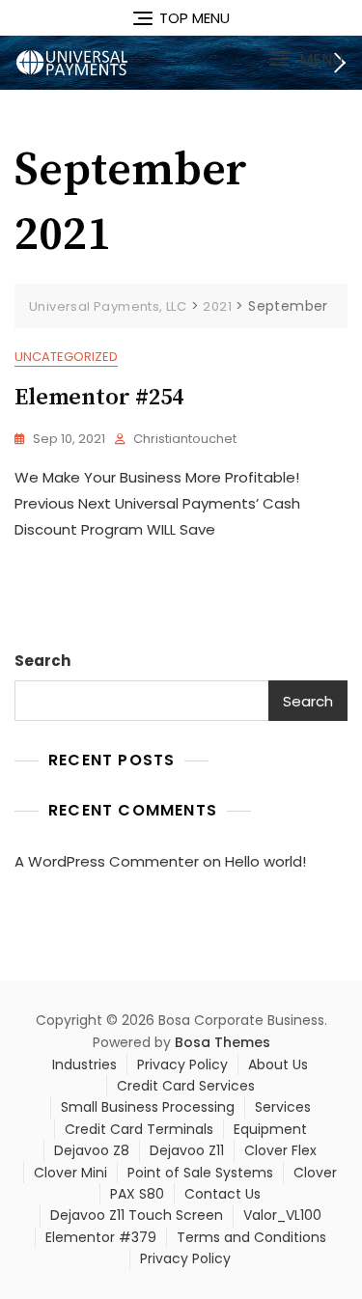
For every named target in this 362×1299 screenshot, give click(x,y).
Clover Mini (70, 1172)
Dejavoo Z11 (187, 1150)
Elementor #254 (98, 397)
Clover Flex (280, 1150)
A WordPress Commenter (106, 861)
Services (283, 1107)
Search (42, 660)
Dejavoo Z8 (91, 1150)
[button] (305, 59)
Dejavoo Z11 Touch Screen (136, 1215)
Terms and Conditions (251, 1237)
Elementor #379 (100, 1237)
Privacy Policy (182, 1064)
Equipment (270, 1129)
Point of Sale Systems (200, 1172)
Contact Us (222, 1193)
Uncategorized (66, 356)
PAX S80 (137, 1193)
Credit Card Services (186, 1085)
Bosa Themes (222, 1042)
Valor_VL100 (282, 1215)
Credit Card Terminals (139, 1129)
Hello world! (265, 861)
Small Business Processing (148, 1107)
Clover (315, 1172)
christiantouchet (185, 438)
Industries (84, 1064)
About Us (278, 1064)
